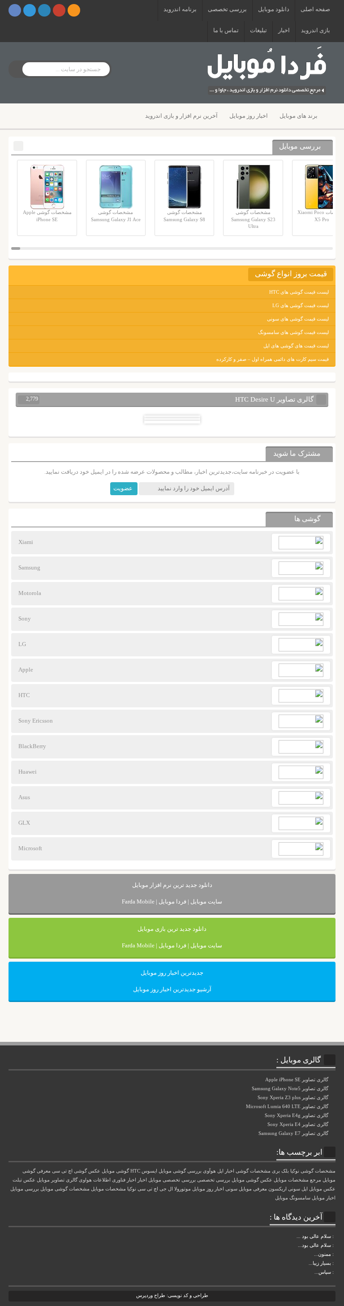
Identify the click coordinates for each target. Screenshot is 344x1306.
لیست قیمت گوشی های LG (300, 305)
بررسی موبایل (24, 1188)
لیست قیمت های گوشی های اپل (296, 345)
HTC (135, 1171)
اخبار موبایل (323, 1197)
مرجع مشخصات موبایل (297, 1180)
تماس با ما (226, 30)
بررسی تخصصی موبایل (172, 1180)
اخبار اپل (225, 1171)
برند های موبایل (299, 115)
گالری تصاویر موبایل (57, 1180)
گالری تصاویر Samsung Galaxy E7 (294, 1133)
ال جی (166, 1188)
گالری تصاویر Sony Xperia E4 (298, 1124)
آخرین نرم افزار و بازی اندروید (181, 115)
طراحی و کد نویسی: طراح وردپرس (172, 1295)
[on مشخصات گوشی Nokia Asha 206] (334, 1236)
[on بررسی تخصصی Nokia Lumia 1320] (334, 1263)
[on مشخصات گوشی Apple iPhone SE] (334, 1272)
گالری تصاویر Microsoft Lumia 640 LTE (288, 1106)
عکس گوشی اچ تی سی (76, 1171)
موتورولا (182, 1188)
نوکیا (131, 1188)
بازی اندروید (315, 30)
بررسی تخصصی (227, 9)
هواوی (85, 1180)
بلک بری (280, 1171)
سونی (231, 1188)
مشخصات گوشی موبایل (65, 1188)
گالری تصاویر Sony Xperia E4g (297, 1115)
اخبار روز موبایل (248, 115)
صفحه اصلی (315, 9)
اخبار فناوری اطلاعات (114, 1180)
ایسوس (149, 1171)
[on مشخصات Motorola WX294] (334, 1254)
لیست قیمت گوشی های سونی (298, 318)
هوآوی (209, 1171)
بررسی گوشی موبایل (180, 1171)
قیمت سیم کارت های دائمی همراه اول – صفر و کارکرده (272, 359)
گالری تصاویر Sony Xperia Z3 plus (294, 1097)
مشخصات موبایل (108, 1188)
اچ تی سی (148, 1188)
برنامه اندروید (180, 9)
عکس (29, 1180)
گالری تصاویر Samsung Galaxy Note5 (291, 1088)
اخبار (284, 30)
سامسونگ (299, 1197)
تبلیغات (258, 30)
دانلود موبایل (273, 9)
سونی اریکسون (284, 1188)
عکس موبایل (322, 1188)
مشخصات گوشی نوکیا (312, 1171)
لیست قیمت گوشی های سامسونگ (293, 332)
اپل (304, 1188)
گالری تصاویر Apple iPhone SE (297, 1079)
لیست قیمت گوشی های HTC (299, 292)
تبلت (17, 1180)
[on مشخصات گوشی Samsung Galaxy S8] (334, 1245)
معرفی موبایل (253, 1188)
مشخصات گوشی (253, 1171)
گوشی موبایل (115, 1171)
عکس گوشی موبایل (252, 1180)
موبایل (281, 1197)
